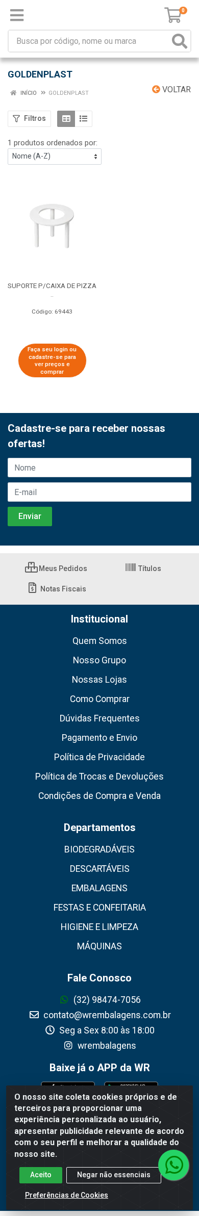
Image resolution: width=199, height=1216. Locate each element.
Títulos (149, 568)
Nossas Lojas (99, 680)
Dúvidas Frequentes (100, 718)
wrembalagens (106, 1046)
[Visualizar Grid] (66, 119)
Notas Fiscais (62, 589)
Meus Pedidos (62, 568)
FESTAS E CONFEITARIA (100, 907)
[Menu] (17, 15)
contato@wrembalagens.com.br (106, 1015)
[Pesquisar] (179, 41)
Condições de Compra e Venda (99, 796)
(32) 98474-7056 (106, 1000)
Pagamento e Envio (99, 738)
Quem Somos (99, 641)
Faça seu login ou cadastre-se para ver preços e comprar (52, 360)
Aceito (41, 1175)
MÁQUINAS (99, 946)
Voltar (175, 89)
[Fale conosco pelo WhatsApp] (173, 1165)
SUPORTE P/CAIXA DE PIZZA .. (52, 289)
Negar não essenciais (114, 1175)
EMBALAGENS (99, 888)
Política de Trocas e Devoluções (99, 776)
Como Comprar (100, 699)
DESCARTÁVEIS (100, 869)
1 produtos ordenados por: (52, 142)
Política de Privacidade (99, 757)
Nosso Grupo (99, 660)
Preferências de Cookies (66, 1195)
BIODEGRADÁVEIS (99, 849)
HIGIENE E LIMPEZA (99, 927)
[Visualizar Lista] (83, 119)
